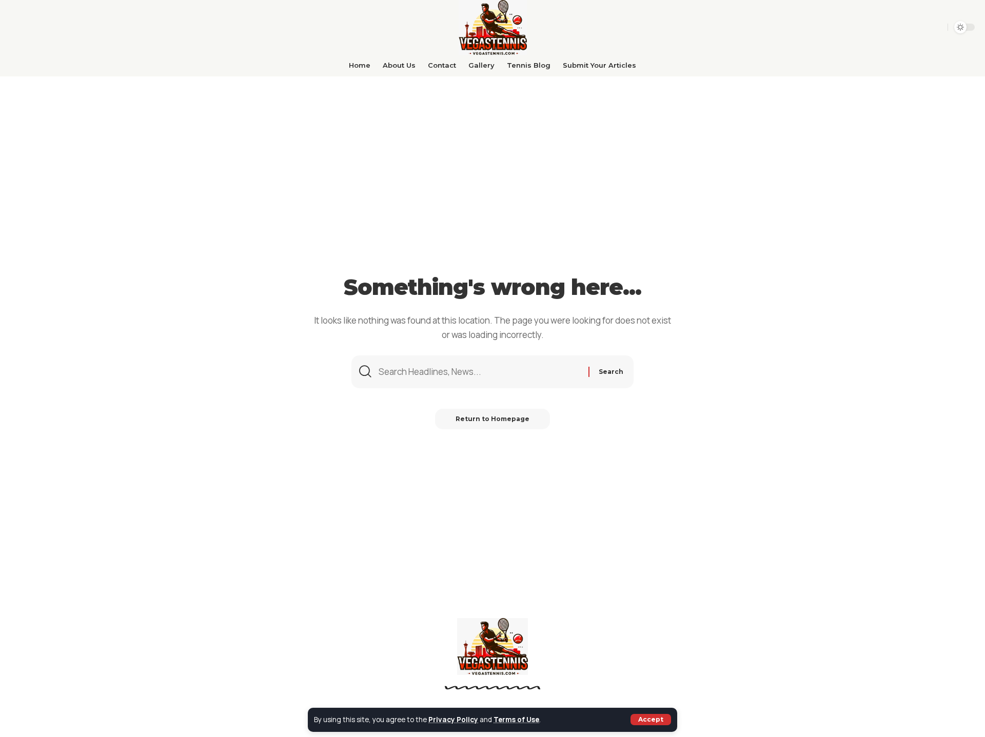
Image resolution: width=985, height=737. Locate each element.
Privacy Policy (453, 719)
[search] (919, 27)
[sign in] (936, 27)
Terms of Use (516, 719)
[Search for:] (479, 371)
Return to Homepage (492, 419)
